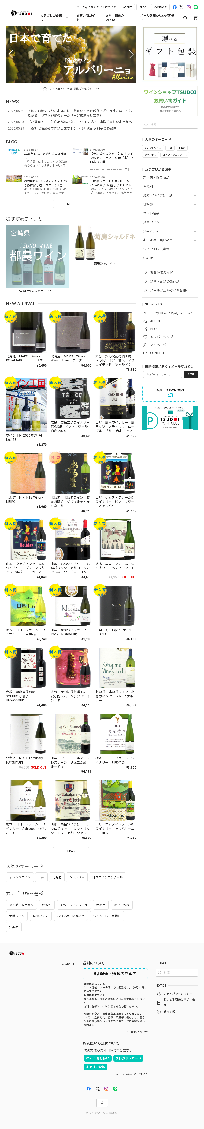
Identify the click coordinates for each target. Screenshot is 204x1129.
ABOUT (127, 7)
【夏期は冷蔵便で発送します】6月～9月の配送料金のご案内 (72, 128)
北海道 (56, 877)
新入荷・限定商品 (156, 177)
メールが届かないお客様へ (157, 18)
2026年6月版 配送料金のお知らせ (74, 89)
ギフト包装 (151, 213)
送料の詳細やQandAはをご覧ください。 (112, 1006)
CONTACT (160, 7)
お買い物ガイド (86, 18)
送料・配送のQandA (115, 18)
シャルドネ (76, 877)
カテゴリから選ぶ (51, 18)
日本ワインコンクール (107, 877)
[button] (10, 54)
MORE (71, 204)
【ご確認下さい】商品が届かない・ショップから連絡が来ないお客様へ (80, 122)
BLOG (143, 7)
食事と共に (151, 231)
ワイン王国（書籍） (158, 249)
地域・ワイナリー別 (158, 195)
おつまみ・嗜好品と (158, 240)
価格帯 (148, 204)
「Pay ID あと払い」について (98, 7)
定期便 (148, 258)
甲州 (41, 877)
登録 (191, 374)
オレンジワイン (20, 877)
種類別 (148, 186)
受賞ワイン (151, 222)
